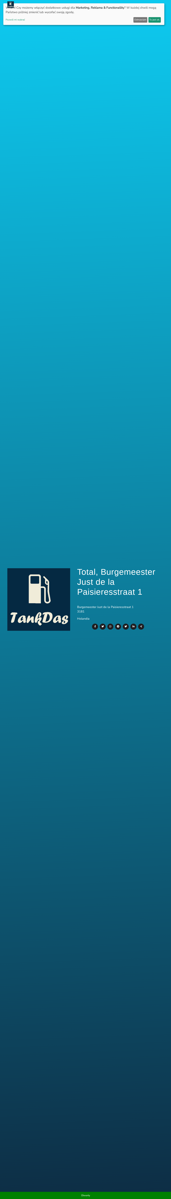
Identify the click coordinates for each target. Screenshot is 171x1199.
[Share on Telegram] (118, 627)
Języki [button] (157, 4)
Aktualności (79, 4)
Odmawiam (140, 19)
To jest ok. (154, 19)
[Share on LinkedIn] (133, 627)
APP (92, 4)
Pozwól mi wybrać (15, 19)
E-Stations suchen (138, 4)
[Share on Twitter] (103, 627)
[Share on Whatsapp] (110, 627)
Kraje (100, 4)
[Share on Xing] (141, 627)
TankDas (21, 4)
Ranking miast (115, 4)
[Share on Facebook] (95, 627)
